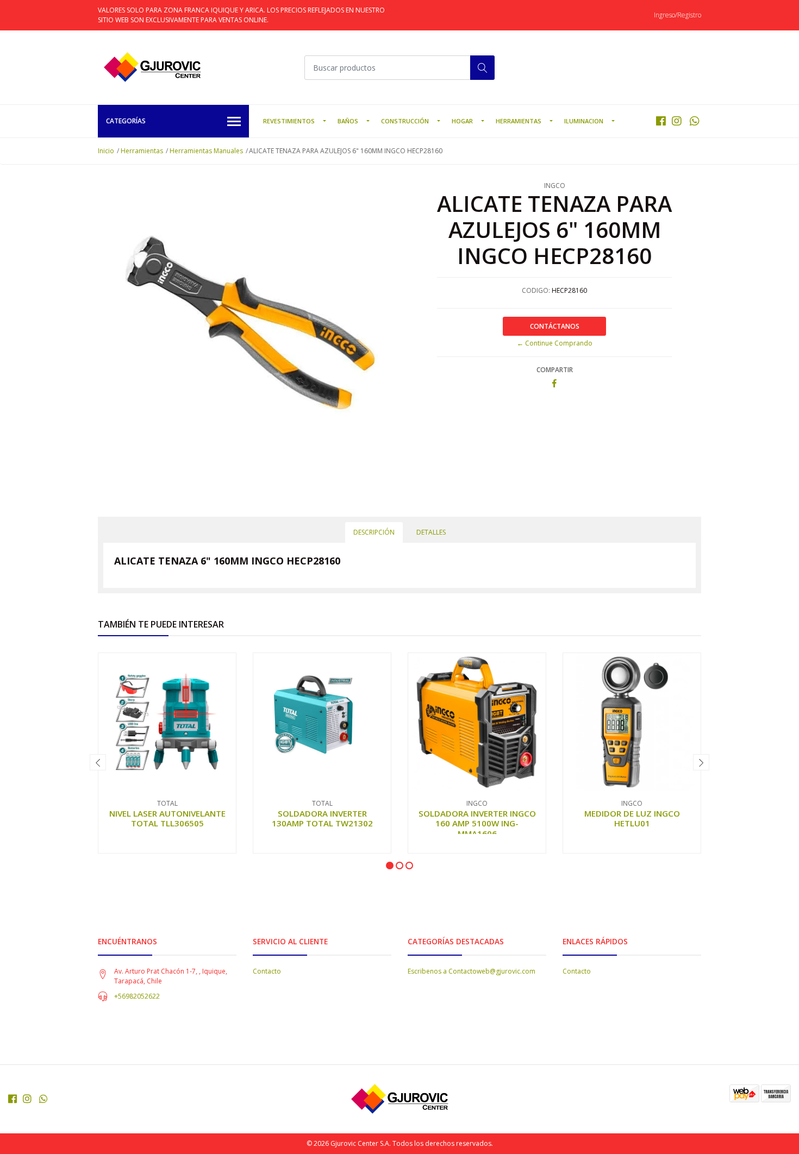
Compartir (554, 369)
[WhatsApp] (694, 121)
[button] (390, 865)
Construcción (405, 121)
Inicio (106, 150)
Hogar (462, 121)
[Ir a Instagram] (677, 121)
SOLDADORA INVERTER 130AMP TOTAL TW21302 (322, 818)
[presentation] (98, 762)
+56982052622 (137, 996)
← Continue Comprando (554, 343)
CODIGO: (536, 290)
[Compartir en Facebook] (554, 383)
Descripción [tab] (374, 532)
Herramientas (518, 121)
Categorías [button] (126, 121)
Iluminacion (583, 121)
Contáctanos (554, 326)
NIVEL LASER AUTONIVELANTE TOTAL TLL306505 (167, 818)
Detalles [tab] (431, 532)
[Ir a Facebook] (661, 121)
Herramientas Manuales (206, 150)
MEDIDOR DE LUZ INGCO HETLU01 (632, 818)
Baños (348, 121)
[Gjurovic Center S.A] (152, 67)
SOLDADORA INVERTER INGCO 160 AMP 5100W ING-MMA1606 (477, 823)
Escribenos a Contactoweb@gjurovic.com (471, 971)
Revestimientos (289, 121)
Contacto (267, 971)
